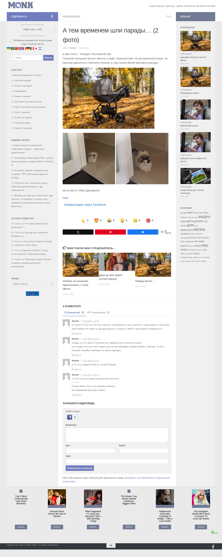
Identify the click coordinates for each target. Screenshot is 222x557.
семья (195, 257)
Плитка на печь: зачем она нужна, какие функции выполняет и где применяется (29, 186)
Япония (191, 217)
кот (196, 241)
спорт (182, 261)
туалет (198, 261)
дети (190, 221)
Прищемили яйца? (189, 93)
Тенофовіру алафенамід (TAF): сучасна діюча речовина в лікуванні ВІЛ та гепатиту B (32, 161)
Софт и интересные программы (30, 107)
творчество (189, 261)
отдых (196, 253)
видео (204, 216)
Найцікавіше (71, 16)
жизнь (200, 229)
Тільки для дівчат (22, 123)
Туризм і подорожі (23, 128)
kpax (65, 197)
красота (184, 245)
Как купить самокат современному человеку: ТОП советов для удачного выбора (29, 174)
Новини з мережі (22, 96)
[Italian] (32, 48)
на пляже (192, 250)
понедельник (186, 257)
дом (190, 225)
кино (182, 241)
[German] (28, 48)
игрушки (198, 234)
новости (200, 250)
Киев (190, 212)
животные (186, 229)
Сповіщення (100, 312)
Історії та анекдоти (23, 86)
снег (200, 257)
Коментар (71, 425)
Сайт (68, 456)
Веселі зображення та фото (28, 75)
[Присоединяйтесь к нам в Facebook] (52, 16)
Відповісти (76, 333)
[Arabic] (13, 48)
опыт (183, 253)
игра (193, 234)
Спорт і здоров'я (22, 112)
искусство (195, 237)
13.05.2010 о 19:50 (90, 321)
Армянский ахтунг (189, 126)
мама (198, 245)
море (183, 249)
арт (196, 217)
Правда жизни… (144, 281)
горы (183, 221)
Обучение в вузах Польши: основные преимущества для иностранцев (31, 263)
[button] (70, 418)
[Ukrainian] (9, 48)
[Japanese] (36, 48)
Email (122, 445)
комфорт (189, 241)
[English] (21, 48)
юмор (203, 261)
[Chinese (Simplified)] (17, 48)
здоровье (185, 233)
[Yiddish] (40, 48)
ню (205, 249)
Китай (196, 213)
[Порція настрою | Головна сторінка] (20, 5)
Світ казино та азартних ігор (28, 102)
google (183, 213)
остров (189, 253)
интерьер (184, 238)
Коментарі (75, 312)
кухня (192, 246)
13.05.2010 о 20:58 (90, 339)
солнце (206, 257)
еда (196, 226)
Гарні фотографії (22, 80)
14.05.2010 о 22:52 (90, 361)
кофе (201, 241)
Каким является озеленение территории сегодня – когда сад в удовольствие (28, 149)
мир (204, 245)
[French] (24, 48)
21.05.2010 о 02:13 (90, 375)
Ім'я (68, 445)
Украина (184, 217)
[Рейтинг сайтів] (32, 295)
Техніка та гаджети (23, 117)
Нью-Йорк (203, 213)
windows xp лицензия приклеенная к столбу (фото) (75, 285)
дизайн (199, 221)
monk (73, 48)
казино (205, 237)
